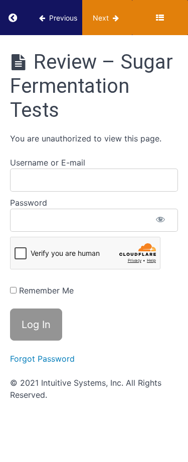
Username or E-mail (47, 163)
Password (28, 203)
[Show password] (160, 220)
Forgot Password (42, 359)
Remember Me (45, 290)
